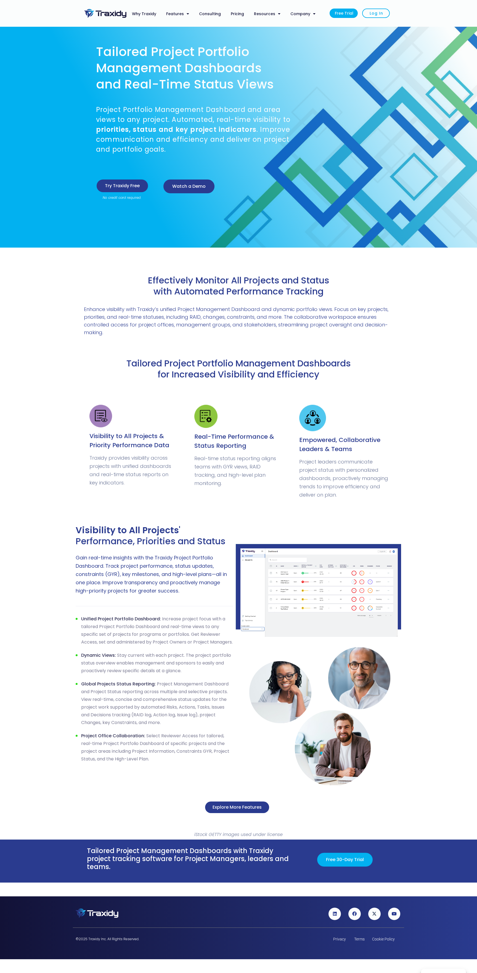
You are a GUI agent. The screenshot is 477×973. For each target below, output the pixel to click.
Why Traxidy (144, 14)
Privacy (339, 939)
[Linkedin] (334, 914)
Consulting (210, 14)
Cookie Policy (383, 939)
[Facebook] (354, 914)
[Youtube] (394, 914)
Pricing (237, 14)
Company (300, 14)
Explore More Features (237, 807)
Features (175, 14)
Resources (264, 14)
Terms (359, 939)
